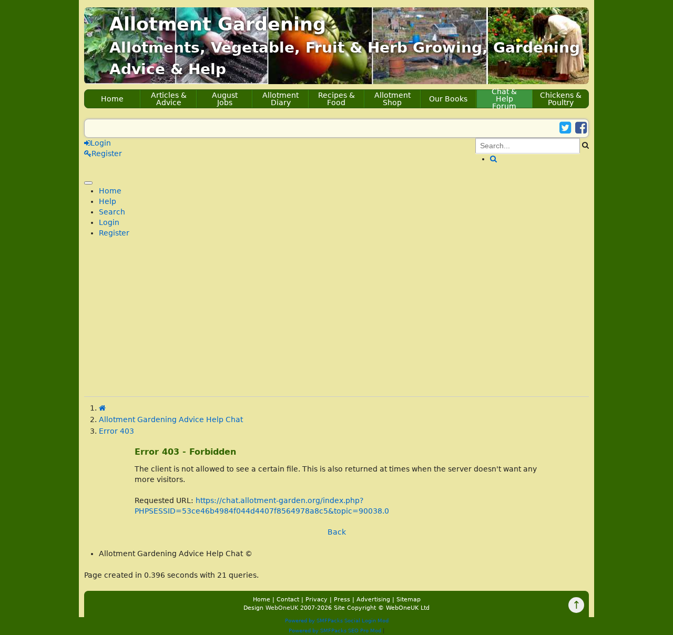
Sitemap (408, 599)
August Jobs (225, 99)
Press (342, 599)
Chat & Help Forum (504, 99)
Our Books (448, 99)
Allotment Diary (280, 99)
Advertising (373, 599)
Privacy (316, 599)
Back (337, 532)
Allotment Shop (392, 99)
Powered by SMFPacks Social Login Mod (337, 620)
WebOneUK (282, 608)
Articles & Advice (169, 99)
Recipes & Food (336, 99)
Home (112, 99)
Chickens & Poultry (561, 99)
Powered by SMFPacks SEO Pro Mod (335, 630)
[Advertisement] (336, 322)
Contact (288, 599)
